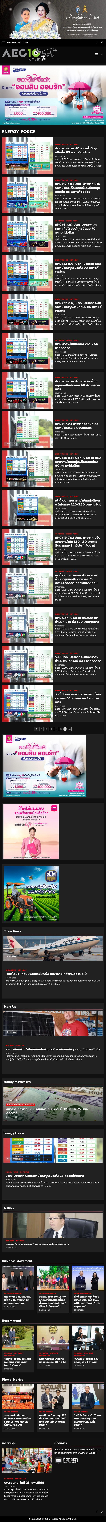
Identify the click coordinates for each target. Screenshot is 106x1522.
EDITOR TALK (20, 1479)
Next (68, 729)
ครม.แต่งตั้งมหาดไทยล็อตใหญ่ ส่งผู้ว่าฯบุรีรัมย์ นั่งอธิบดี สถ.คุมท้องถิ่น (53, 1225)
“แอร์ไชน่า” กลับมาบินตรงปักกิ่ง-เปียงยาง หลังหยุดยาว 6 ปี (53, 948)
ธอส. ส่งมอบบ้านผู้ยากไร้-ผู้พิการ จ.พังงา (88, 1396)
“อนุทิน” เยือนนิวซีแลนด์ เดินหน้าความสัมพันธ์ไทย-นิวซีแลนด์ (88, 1338)
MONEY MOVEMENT (15, 1105)
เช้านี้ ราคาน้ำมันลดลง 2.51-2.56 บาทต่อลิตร (27, 351)
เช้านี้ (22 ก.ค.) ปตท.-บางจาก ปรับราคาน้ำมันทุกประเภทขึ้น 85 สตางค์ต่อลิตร (27, 312)
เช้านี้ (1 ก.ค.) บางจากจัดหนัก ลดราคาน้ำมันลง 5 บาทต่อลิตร (27, 429)
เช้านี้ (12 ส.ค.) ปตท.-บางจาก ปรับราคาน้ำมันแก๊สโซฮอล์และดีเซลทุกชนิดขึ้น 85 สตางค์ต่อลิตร (27, 195)
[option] (53, 1105)
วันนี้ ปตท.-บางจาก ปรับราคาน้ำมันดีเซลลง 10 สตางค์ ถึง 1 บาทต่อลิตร (27, 703)
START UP (20, 1045)
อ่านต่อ (98, 165)
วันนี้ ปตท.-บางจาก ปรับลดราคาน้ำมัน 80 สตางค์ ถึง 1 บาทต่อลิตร (27, 664)
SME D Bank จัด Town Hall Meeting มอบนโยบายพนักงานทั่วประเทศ (18, 1396)
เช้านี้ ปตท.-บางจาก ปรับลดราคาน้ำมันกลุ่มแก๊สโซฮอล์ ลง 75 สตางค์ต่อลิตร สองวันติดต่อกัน (27, 586)
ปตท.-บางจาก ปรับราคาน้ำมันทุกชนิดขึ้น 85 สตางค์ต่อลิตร (27, 155)
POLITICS (20, 1241)
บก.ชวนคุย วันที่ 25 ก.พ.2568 (27, 1460)
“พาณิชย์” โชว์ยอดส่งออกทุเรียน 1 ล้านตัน (18, 1338)
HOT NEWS (74, 144)
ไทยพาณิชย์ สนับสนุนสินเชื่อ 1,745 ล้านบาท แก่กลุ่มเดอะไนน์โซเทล (88, 1278)
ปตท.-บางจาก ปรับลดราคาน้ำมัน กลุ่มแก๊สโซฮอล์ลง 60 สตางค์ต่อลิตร (27, 390)
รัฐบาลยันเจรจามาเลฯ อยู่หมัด (53, 1338)
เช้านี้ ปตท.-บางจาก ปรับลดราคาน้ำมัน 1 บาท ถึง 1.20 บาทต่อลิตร (27, 625)
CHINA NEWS (11, 970)
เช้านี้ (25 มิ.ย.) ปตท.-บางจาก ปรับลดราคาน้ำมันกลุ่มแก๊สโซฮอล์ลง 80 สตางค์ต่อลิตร (27, 468)
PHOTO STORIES (11, 1412)
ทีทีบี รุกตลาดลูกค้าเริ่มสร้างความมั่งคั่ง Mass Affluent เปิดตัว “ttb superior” (18, 1278)
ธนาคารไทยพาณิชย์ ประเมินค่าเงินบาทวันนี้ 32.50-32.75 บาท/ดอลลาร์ (47, 1111)
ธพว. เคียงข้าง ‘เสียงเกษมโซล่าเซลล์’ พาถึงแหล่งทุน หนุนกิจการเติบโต (53, 1023)
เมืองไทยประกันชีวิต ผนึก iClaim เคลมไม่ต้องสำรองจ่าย (53, 1278)
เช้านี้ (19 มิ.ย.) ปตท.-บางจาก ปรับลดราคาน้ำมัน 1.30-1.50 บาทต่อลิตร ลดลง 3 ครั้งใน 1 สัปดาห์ (27, 547)
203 (62, 729)
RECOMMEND (9, 1355)
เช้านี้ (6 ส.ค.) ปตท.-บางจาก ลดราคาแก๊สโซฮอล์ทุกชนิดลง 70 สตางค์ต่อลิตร (27, 234)
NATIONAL (8, 1353)
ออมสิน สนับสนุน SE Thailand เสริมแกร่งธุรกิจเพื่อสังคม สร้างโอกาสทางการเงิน (53, 1396)
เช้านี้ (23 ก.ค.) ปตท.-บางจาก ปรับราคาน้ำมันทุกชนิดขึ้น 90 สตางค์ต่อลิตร (27, 273)
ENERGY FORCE (61, 144)
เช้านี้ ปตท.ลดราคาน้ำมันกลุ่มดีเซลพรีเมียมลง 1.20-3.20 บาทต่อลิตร (27, 508)
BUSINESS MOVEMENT (13, 1293)
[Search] (102, 54)
